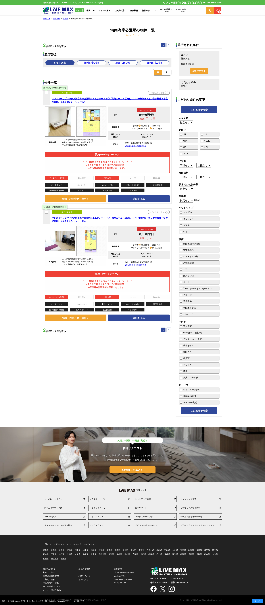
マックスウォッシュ (99, 525)
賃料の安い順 (91, 62)
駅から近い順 (123, 62)
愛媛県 (167, 554)
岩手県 (61, 550)
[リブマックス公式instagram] (172, 589)
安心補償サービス (51, 582)
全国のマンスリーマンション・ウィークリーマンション (70, 544)
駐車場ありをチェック (199, 345)
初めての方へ (49, 572)
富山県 (167, 550)
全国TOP (46, 18)
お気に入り (83, 579)
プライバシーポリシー (124, 572)
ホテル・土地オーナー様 (191, 516)
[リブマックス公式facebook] (153, 589)
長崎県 (199, 554)
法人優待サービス (98, 499)
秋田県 (77, 550)
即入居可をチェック (199, 326)
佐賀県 (191, 554)
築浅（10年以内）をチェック (199, 377)
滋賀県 (61, 554)
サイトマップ (120, 582)
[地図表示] (166, 72)
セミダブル (199, 218)
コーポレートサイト (53, 499)
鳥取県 (111, 554)
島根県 (119, 554)
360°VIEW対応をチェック (199, 402)
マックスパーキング (144, 516)
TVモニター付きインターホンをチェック (199, 288)
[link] (210, 10)
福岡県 (183, 554)
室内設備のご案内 (51, 575)
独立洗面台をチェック (199, 250)
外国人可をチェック (199, 352)
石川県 (175, 550)
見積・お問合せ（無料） (75, 198)
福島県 (93, 550)
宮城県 (69, 550)
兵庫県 (85, 554)
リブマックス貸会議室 (190, 507)
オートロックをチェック (199, 282)
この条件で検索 (199, 109)
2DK (209, 147)
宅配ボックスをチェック (199, 307)
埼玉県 (125, 550)
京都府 (69, 554)
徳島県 (151, 554)
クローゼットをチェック (199, 295)
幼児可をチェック (199, 358)
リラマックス (50, 516)
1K (209, 134)
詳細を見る (139, 198)
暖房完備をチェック (199, 301)
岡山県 (127, 554)
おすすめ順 (60, 62)
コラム (81, 572)
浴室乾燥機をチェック (199, 263)
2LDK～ (188, 153)
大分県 (215, 554)
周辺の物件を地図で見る (136, 146)
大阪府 (77, 554)
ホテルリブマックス (53, 507)
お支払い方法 (49, 568)
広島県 (135, 554)
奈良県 (93, 554)
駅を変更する (199, 70)
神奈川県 (56, 18)
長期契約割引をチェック (199, 396)
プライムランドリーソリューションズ (197, 525)
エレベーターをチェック (199, 314)
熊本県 (207, 554)
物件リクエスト (134, 469)
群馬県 (117, 550)
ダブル (199, 225)
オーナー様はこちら (52, 589)
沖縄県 (63, 558)
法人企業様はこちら (52, 586)
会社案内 (118, 568)
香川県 (159, 554)
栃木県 (109, 550)
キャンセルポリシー (123, 579)
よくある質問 (84, 568)
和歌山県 (102, 554)
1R (188, 134)
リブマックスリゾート (99, 507)
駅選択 (65, 18)
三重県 (53, 554)
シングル (199, 212)
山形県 (85, 550)
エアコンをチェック (199, 269)
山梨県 (191, 550)
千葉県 (133, 550)
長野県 (199, 550)
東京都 (141, 550)
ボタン (257, 601)
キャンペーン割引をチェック (199, 389)
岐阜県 (207, 550)
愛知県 (45, 554)
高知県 (175, 554)
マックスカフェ (97, 516)
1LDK (209, 141)
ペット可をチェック (199, 365)
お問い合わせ (84, 575)
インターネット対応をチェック (199, 339)
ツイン (199, 231)
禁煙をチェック (199, 371)
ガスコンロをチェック (199, 275)
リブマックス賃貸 (188, 499)
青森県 (53, 550)
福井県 (183, 550)
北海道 (45, 550)
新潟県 (159, 550)
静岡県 (215, 550)
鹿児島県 (54, 558)
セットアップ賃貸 (143, 499)
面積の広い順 (154, 62)
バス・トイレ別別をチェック (199, 256)
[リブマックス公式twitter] (162, 589)
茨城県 (101, 550)
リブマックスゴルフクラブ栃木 (58, 525)
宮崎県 (45, 558)
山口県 (143, 554)
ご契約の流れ (49, 579)
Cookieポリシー (121, 575)
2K (188, 147)
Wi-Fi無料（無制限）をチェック (199, 332)
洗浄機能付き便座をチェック (199, 243)
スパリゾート (141, 507)
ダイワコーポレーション (146, 525)
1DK (188, 141)
